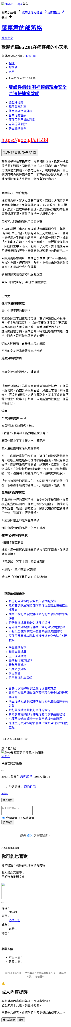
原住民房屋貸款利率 (22, 119)
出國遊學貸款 (17, 669)
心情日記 (31, 56)
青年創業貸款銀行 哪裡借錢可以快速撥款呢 (37, 627)
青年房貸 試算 (18, 124)
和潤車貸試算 (17, 651)
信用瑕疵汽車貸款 (20, 111)
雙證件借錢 (16, 102)
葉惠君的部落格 (21, 28)
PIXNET (17, 973)
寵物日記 (30, 786)
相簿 (12, 63)
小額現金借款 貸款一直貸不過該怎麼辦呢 (35, 631)
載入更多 (7, 800)
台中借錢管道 (17, 115)
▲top (4, 793)
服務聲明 (39, 976)
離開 (21, 1019)
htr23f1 (5, 756)
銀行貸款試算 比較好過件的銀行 (29, 622)
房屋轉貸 (14, 673)
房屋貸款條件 (17, 128)
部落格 (13, 67)
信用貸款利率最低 (20, 677)
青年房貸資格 (17, 664)
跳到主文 (7, 38)
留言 (32, 776)
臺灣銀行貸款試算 (20, 660)
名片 (12, 71)
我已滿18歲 (9, 1019)
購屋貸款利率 (17, 106)
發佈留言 (7, 822)
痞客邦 (24, 776)
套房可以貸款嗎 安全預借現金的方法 (32, 601)
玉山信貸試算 (17, 656)
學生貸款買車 (17, 647)
